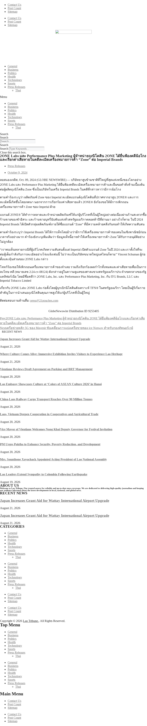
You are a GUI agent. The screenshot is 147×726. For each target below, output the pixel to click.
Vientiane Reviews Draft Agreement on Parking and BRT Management (46, 369)
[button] (73, 97)
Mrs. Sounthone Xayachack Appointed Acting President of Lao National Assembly (53, 459)
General (12, 66)
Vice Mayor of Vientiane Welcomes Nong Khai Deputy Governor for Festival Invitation (56, 429)
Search (4, 134)
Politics (12, 73)
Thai (18, 90)
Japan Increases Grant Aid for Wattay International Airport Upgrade (45, 339)
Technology (15, 80)
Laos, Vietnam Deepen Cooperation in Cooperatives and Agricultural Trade (49, 414)
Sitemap (12, 11)
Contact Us (14, 4)
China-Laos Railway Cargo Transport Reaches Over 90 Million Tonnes (46, 399)
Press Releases (16, 87)
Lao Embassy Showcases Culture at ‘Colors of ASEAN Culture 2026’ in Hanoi (51, 384)
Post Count (14, 8)
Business (13, 69)
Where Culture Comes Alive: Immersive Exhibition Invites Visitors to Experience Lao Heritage (61, 354)
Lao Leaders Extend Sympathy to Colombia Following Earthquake (43, 474)
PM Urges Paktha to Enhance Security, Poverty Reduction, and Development (50, 444)
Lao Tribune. (31, 621)
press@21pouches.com (44, 300)
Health (12, 76)
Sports (11, 83)
